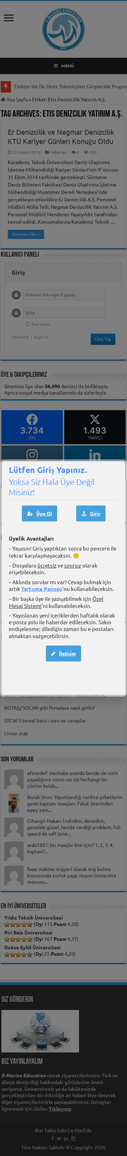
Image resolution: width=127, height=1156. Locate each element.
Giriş (95, 513)
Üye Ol (44, 513)
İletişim (67, 653)
